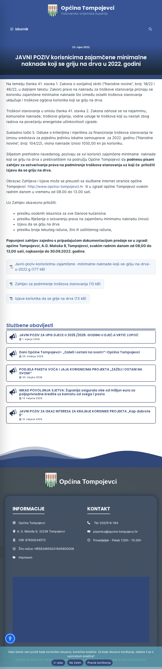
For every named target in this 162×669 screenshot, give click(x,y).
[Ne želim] (157, 658)
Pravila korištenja (99, 662)
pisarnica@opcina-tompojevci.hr (115, 531)
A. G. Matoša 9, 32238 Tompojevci (41, 531)
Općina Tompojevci (87, 8)
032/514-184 (109, 523)
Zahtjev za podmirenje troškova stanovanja (51, 284)
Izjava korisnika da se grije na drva (44, 298)
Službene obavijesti (29, 325)
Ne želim (75, 662)
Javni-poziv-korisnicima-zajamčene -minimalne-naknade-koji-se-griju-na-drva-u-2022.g (82, 267)
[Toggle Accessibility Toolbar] (10, 638)
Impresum (25, 557)
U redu (58, 662)
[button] (150, 29)
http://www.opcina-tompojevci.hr (55, 186)
